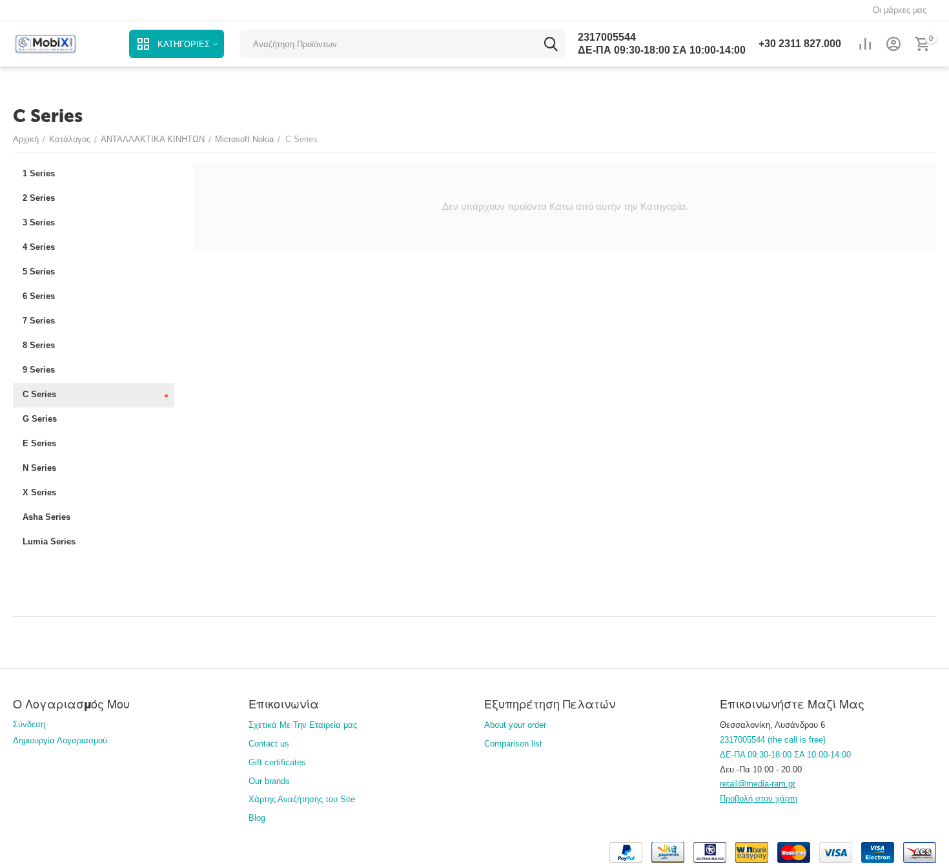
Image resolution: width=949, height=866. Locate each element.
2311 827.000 (800, 43)
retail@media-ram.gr (757, 784)
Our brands (269, 781)
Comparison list (513, 743)
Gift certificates (277, 762)
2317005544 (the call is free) (773, 740)
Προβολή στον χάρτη (758, 798)
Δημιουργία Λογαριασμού (60, 740)
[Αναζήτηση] (550, 44)
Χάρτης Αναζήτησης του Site (302, 799)
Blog (257, 818)
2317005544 (607, 37)
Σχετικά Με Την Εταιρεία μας (303, 725)
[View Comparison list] (865, 44)
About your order (515, 725)
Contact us (269, 743)
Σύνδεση (29, 724)
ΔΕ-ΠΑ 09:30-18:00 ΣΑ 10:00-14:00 (662, 50)
